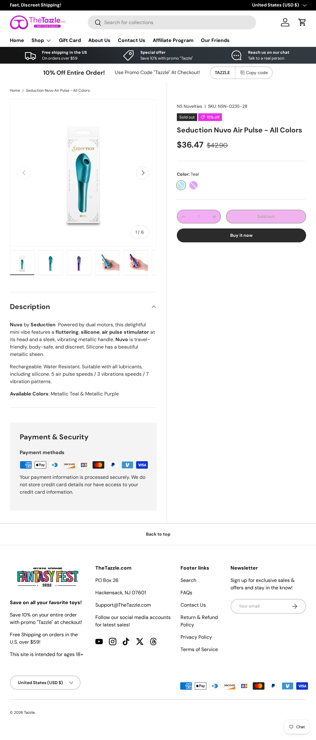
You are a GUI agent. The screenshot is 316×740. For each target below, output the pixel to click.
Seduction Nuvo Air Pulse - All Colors (58, 90)
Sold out (266, 216)
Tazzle (29, 712)
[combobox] (172, 22)
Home (17, 40)
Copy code (257, 72)
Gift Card (70, 40)
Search (188, 580)
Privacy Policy (196, 637)
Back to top (158, 534)
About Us (99, 40)
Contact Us (131, 40)
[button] (302, 22)
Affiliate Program (173, 40)
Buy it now (241, 235)
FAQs (186, 592)
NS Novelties (189, 106)
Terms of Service (199, 649)
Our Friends (215, 40)
